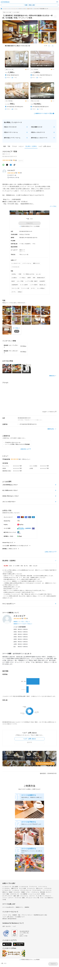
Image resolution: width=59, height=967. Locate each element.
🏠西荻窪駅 (29, 8)
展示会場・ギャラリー (45, 892)
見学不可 (21, 160)
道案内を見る (50, 429)
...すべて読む (53, 206)
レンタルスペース (16, 263)
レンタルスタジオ (23, 886)
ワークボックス (31, 888)
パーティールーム (26, 263)
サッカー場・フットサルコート (43, 895)
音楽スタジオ (39, 888)
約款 (19, 915)
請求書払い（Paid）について (9, 548)
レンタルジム (15, 890)
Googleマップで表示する (48, 411)
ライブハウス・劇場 (20, 897)
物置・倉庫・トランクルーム (21, 895)
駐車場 (43, 894)
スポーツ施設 (5, 894)
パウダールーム (35, 892)
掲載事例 (27, 907)
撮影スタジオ (36, 263)
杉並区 (24, 8)
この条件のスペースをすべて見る (43, 113)
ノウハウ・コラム (6, 915)
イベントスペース (47, 890)
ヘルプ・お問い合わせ (44, 146)
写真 (9, 146)
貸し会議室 (15, 886)
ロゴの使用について (20, 916)
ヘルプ (14, 926)
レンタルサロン (6, 888)
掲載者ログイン (19, 907)
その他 (4, 899)
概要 (4, 146)
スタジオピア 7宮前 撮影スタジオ (41, 8)
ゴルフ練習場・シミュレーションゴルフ (30, 894)
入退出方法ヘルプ (24, 449)
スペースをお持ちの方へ (8, 907)
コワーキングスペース (25, 890)
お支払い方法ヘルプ (50, 551)
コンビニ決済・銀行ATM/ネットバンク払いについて (15, 545)
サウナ (41, 897)
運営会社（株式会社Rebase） (9, 918)
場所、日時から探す (30, 5)
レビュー (21, 146)
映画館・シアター (25, 892)
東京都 (20, 8)
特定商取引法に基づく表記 (40, 915)
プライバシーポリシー (27, 915)
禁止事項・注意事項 (31, 146)
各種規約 (14, 915)
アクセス (14, 146)
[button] (16, 128)
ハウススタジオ (14, 8)
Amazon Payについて (7, 542)
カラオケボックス (14, 894)
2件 (16, 160)
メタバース (32, 895)
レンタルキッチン (6, 890)
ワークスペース (33, 886)
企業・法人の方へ (6, 926)
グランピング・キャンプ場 (32, 897)
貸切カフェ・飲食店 (7, 892)
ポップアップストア (7, 895)
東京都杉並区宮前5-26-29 (9, 156)
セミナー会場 (22, 888)
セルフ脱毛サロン (49, 897)
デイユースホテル (36, 890)
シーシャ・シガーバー (7, 897)
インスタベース (5, 8)
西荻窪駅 (29, 424)
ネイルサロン (17, 892)
